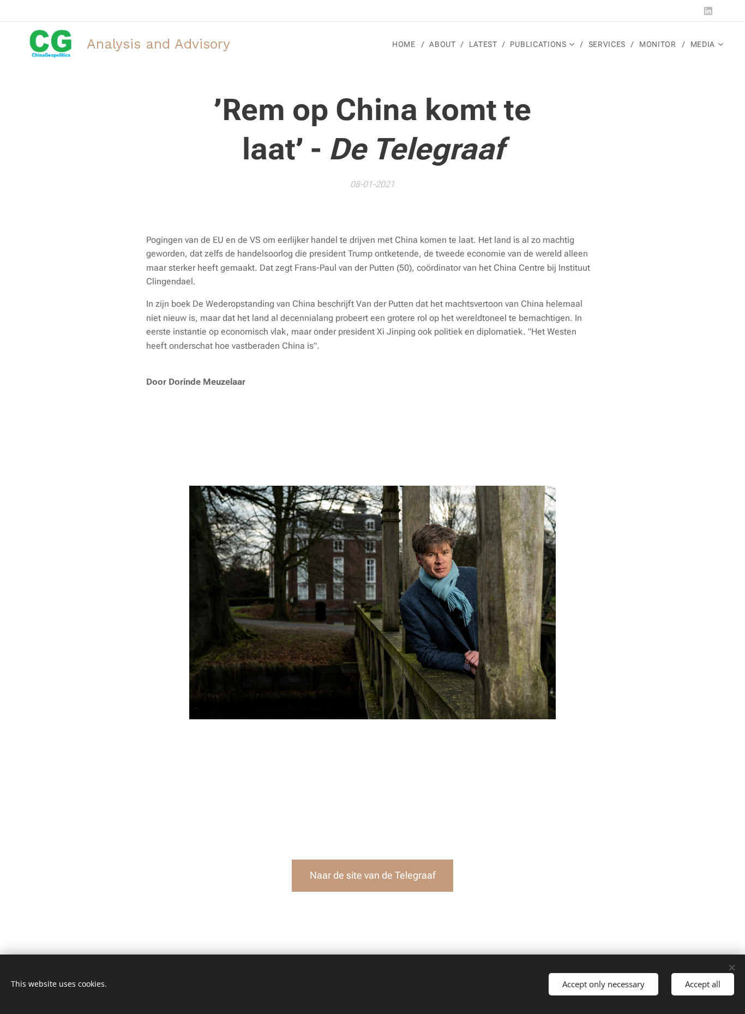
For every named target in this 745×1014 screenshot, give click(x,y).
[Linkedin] (708, 11)
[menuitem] (406, 44)
